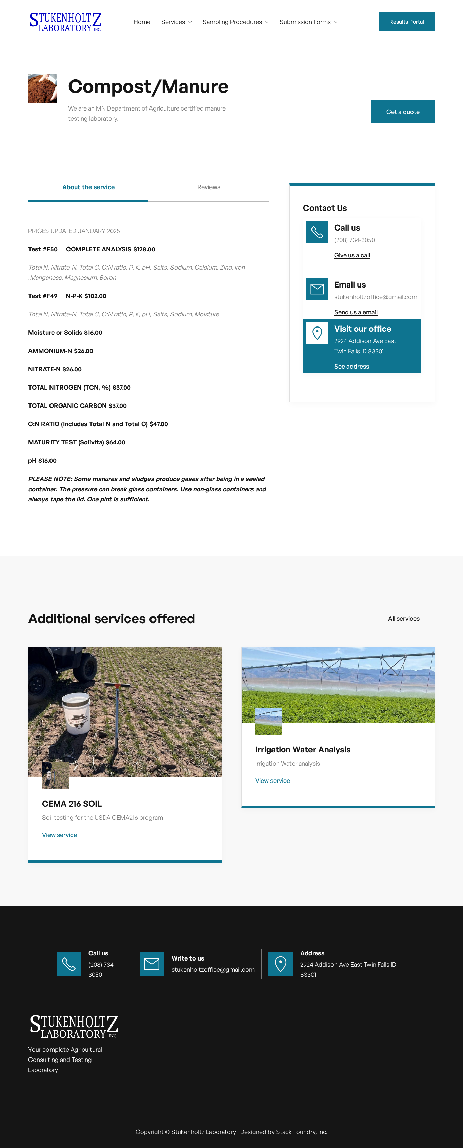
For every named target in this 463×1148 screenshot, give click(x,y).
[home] (65, 22)
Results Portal (406, 21)
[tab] (88, 192)
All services (404, 618)
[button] (176, 22)
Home (142, 21)
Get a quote (403, 111)
